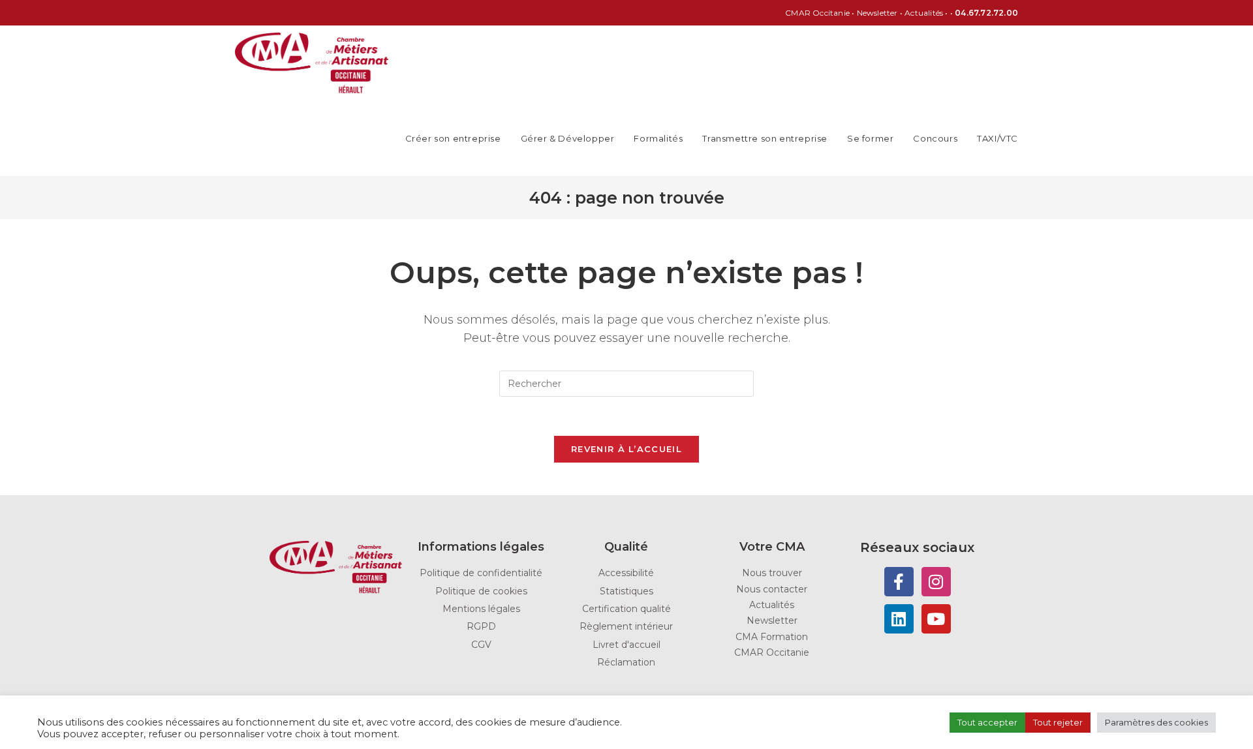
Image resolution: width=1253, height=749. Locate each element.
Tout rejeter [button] (1058, 722)
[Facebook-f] (899, 581)
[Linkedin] (899, 619)
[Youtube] (936, 619)
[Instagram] (936, 581)
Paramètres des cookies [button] (1156, 722)
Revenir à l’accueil (626, 449)
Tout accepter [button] (987, 722)
